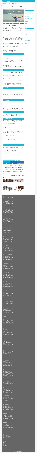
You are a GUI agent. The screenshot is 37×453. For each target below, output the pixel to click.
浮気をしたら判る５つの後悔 (6, 364)
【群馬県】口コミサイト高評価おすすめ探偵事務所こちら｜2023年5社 (29, 18)
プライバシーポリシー (5, 436)
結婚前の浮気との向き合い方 (6, 317)
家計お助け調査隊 (6, 1)
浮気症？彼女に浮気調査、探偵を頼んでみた (7, 355)
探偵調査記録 (26, 34)
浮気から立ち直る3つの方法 (5, 329)
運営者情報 (4, 435)
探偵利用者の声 (4, 441)
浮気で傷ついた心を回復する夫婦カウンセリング (8, 330)
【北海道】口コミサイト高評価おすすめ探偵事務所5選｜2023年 (29, 23)
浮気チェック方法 (4, 444)
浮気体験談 (4, 446)
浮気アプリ (26, 37)
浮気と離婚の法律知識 (27, 40)
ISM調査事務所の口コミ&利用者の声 (6, 365)
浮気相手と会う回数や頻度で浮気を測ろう (7, 342)
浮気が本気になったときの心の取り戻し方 (7, 353)
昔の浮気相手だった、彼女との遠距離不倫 (7, 362)
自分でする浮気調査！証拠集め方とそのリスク (7, 360)
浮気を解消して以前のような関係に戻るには (7, 332)
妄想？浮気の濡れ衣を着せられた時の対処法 (7, 310)
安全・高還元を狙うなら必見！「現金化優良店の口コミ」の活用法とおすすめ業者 (29, 12)
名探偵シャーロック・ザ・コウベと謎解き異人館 (8, 303)
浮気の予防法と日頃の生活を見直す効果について (8, 295)
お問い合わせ (4, 437)
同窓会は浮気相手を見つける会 (6, 372)
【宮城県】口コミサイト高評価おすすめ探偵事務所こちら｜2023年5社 (29, 25)
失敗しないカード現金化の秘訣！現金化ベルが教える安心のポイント (29, 14)
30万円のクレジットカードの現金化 (9, 46)
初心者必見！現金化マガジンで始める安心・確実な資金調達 (29, 16)
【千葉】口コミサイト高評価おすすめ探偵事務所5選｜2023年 (29, 21)
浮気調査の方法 (27, 43)
